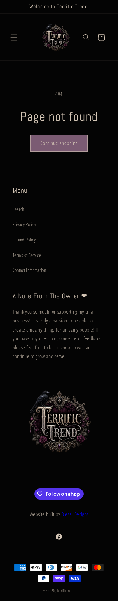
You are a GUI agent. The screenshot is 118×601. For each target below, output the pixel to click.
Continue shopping (59, 143)
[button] (13, 37)
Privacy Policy (24, 224)
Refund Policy (24, 239)
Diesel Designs (74, 514)
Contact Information (29, 270)
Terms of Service (27, 255)
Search (18, 209)
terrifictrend (66, 590)
